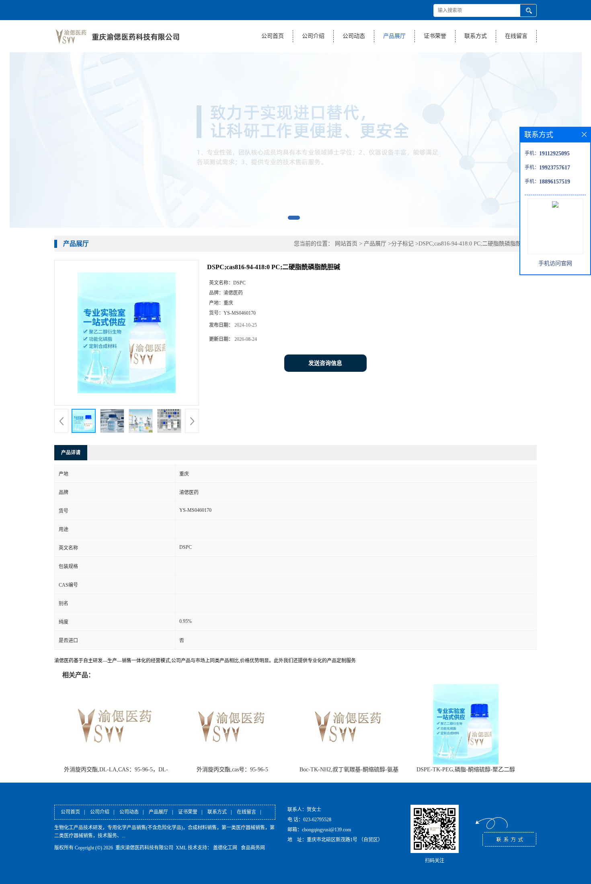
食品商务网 (253, 848)
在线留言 (516, 36)
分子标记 (402, 244)
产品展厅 (394, 36)
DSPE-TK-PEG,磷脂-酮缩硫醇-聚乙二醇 (466, 770)
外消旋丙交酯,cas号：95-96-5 (232, 770)
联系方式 (475, 36)
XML (181, 848)
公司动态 (354, 36)
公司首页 (272, 36)
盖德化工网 (225, 848)
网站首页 (346, 244)
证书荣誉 (435, 36)
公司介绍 (313, 36)
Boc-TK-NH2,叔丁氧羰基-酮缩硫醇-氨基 (349, 770)
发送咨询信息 (325, 363)
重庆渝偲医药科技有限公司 (144, 848)
